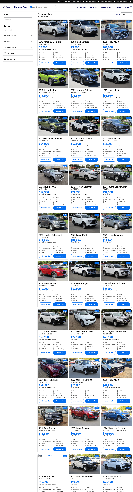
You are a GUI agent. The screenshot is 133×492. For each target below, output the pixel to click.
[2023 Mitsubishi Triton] (84, 126)
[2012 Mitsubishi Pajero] (53, 30)
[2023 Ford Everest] (53, 319)
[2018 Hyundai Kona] (53, 78)
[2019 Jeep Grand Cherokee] (84, 319)
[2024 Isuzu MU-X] (53, 174)
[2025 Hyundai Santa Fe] (53, 126)
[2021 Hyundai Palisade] (84, 78)
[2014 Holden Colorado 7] (53, 223)
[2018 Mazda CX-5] (53, 271)
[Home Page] (6, 7)
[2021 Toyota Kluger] (53, 368)
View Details (45, 63)
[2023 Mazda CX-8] (116, 126)
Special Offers (106, 7)
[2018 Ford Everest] (53, 464)
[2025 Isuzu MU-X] (116, 30)
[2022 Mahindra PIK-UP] (84, 368)
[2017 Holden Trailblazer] (116, 271)
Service (118, 7)
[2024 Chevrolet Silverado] (116, 416)
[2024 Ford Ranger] (84, 271)
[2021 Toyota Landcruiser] (116, 174)
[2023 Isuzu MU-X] (84, 223)
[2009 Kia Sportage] (84, 30)
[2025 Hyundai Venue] (116, 223)
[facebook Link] (130, 2)
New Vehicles (81, 7)
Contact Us (60, 63)
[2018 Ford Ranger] (53, 416)
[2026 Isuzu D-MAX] (116, 464)
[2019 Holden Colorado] (84, 174)
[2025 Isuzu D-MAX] (84, 416)
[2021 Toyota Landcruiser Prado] (116, 319)
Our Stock (93, 7)
